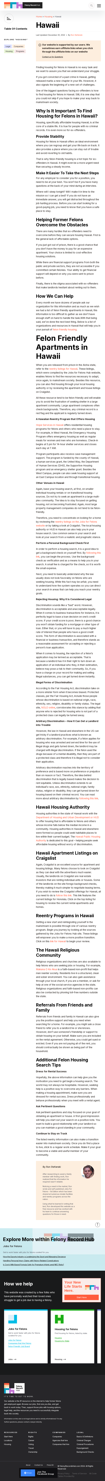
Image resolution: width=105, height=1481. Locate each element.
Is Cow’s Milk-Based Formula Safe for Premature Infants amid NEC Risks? (33, 1265)
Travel (31, 1448)
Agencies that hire (60, 1440)
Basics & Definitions (85, 1436)
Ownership (32, 1452)
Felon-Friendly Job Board (19, 1346)
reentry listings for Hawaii (63, 368)
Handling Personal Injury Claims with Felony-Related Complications (31, 1261)
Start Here (81, 1297)
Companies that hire (60, 1444)
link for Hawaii (58, 941)
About (28, 1465)
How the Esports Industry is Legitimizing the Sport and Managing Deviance (34, 1257)
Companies (18, 46)
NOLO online (48, 707)
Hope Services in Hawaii (49, 425)
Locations (8, 1440)
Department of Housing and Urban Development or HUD (67, 817)
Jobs (10, 1359)
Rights (30, 1436)
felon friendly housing (65, 329)
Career (31, 1440)
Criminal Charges (84, 1440)
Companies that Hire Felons (19, 1343)
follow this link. (64, 895)
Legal (8, 46)
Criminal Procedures (85, 1444)
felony (48, 1300)
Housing (48, 16)
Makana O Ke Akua (46, 969)
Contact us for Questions (52, 57)
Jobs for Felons (14, 1340)
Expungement (82, 1448)
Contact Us (38, 1465)
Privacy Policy (64, 1473)
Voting (31, 1444)
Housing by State (62, 1341)
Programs (20, 51)
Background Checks (85, 1452)
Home (39, 16)
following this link (88, 798)
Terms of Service (79, 1473)
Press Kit (50, 1465)
